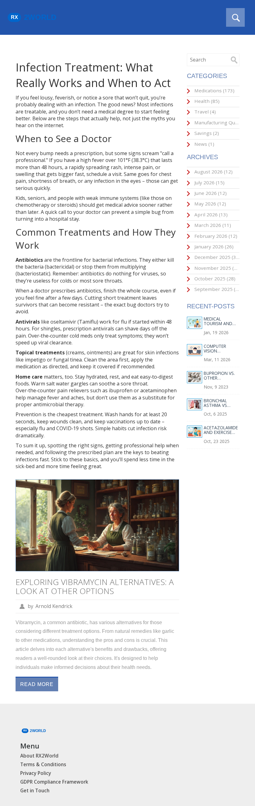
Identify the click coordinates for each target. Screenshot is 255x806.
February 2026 (215, 236)
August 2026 (213, 171)
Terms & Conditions (43, 764)
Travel (204, 111)
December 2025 (216, 257)
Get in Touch (34, 790)
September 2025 (216, 289)
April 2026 (210, 214)
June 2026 (210, 193)
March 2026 (212, 225)
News (203, 144)
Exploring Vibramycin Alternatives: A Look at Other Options (95, 586)
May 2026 (209, 203)
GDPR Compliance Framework (54, 782)
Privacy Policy (35, 773)
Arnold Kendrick (53, 606)
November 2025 (216, 268)
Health (206, 101)
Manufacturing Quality (216, 122)
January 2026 (213, 246)
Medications (213, 90)
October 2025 (214, 278)
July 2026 (209, 182)
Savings (206, 133)
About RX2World (39, 756)
